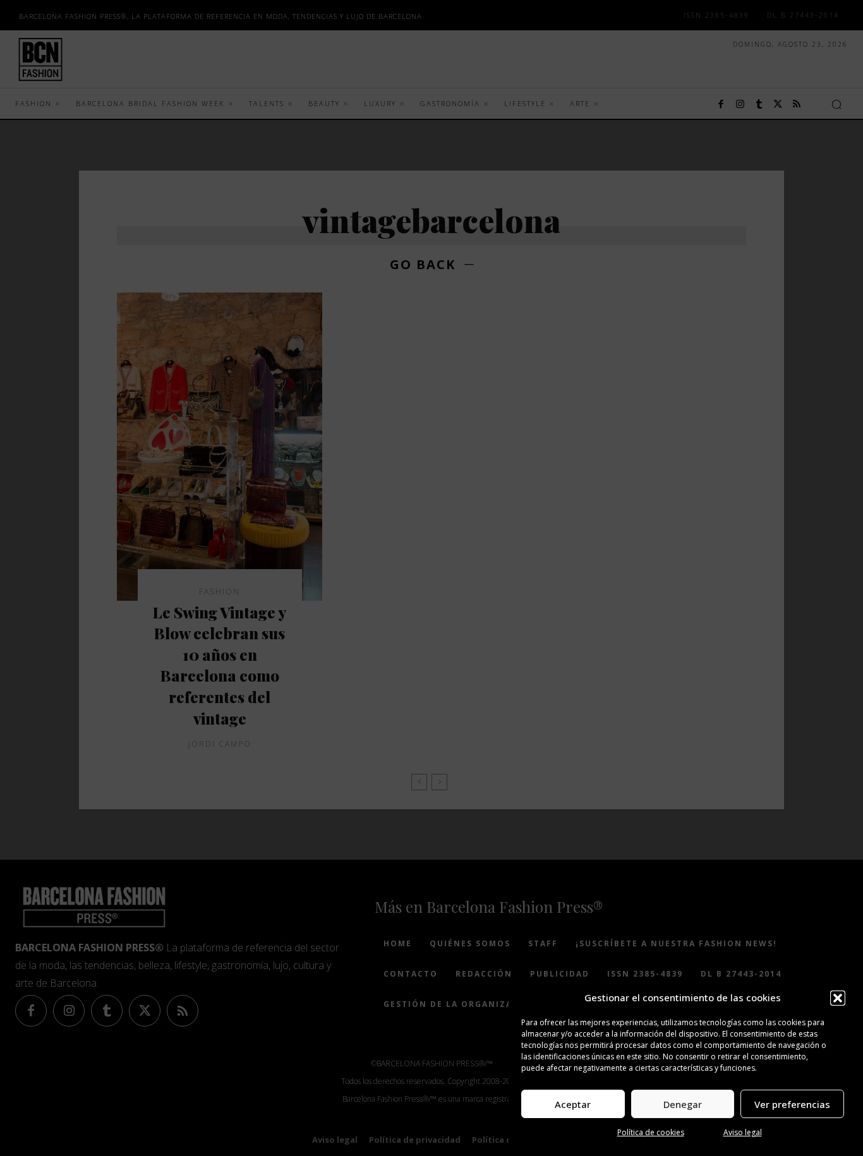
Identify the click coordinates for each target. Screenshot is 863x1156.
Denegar (682, 1104)
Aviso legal (742, 1132)
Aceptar (573, 1104)
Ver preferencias (792, 1104)
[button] (837, 998)
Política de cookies (650, 1132)
